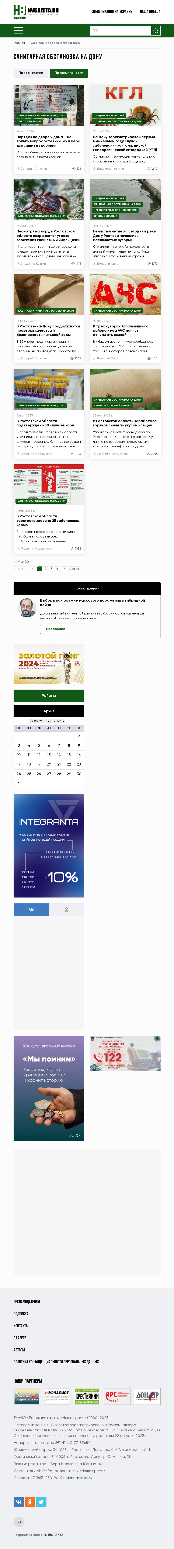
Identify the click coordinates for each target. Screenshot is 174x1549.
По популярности (69, 73)
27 (49, 774)
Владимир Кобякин (110, 168)
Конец (75, 569)
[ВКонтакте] (19, 1502)
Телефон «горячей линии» (112, 405)
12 (39, 755)
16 (79, 755)
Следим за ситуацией (109, 115)
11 (29, 755)
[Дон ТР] (147, 1396)
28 (59, 774)
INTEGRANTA (38, 1535)
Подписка (21, 1314)
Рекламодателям (27, 1302)
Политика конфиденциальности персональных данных (56, 1362)
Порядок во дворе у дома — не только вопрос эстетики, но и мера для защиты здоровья (48, 141)
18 (29, 764)
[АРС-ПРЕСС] (117, 1396)
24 (19, 774)
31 (19, 783)
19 (39, 764)
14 (59, 755)
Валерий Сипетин (34, 168)
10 (19, 755)
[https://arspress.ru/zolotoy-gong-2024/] (49, 664)
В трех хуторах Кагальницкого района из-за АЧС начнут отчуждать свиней (120, 331)
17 (19, 764)
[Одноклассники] (30, 1502)
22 (69, 764)
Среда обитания (29, 121)
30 (79, 774)
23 (79, 764)
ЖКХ (20, 311)
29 (69, 774)
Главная (19, 42)
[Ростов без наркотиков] (27, 1396)
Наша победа (150, 12)
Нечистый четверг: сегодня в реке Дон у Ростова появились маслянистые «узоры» (124, 236)
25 (29, 774)
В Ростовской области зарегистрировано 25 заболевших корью (48, 521)
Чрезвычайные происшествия (115, 210)
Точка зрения (87, 588)
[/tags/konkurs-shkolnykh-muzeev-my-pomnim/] (49, 1088)
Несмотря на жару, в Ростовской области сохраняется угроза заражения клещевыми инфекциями (48, 236)
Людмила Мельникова (36, 453)
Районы (49, 696)
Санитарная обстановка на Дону (41, 115)
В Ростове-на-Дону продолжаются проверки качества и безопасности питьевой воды (48, 331)
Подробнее (55, 629)
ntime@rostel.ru (79, 1478)
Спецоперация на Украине (111, 12)
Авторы (19, 1350)
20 (49, 764)
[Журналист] (57, 1396)
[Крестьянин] (87, 1396)
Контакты (21, 1326)
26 (39, 774)
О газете (20, 1338)
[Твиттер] (41, 1502)
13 (49, 755)
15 (69, 755)
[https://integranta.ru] (49, 846)
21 (59, 764)
